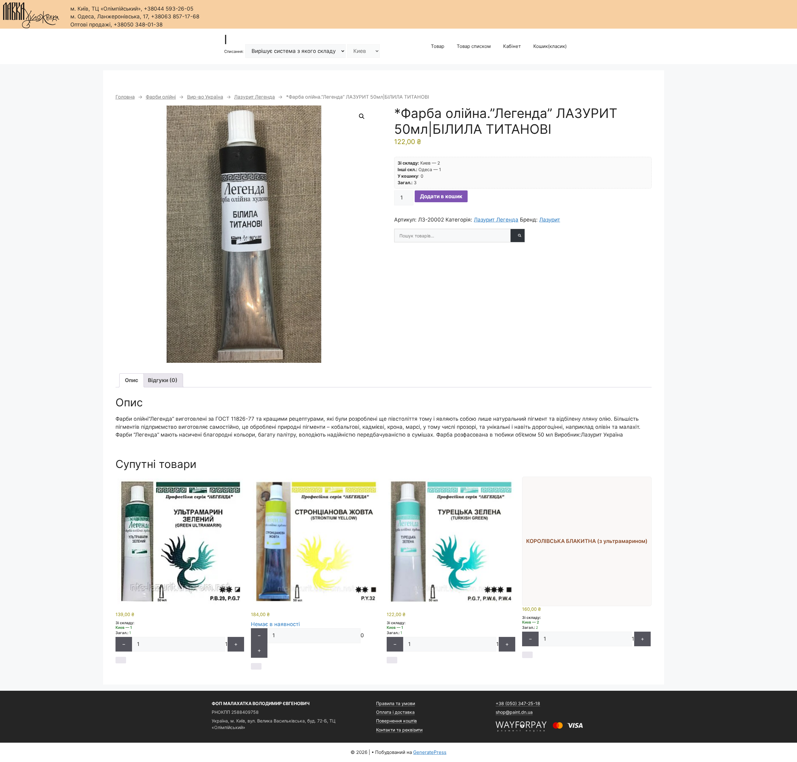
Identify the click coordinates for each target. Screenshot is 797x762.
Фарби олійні (161, 97)
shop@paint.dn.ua (514, 712)
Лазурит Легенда (254, 97)
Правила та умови (395, 703)
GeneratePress (429, 752)
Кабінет (512, 46)
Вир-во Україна (205, 97)
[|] (31, 13)
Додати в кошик (441, 196)
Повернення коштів (396, 720)
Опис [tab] (131, 380)
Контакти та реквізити (399, 729)
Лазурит (549, 220)
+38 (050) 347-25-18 (518, 703)
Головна (125, 97)
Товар (437, 46)
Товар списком (474, 46)
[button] (361, 116)
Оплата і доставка (395, 712)
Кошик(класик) (550, 46)
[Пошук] (517, 235)
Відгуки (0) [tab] (162, 380)
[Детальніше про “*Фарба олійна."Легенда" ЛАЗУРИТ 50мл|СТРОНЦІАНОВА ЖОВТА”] (256, 666)
